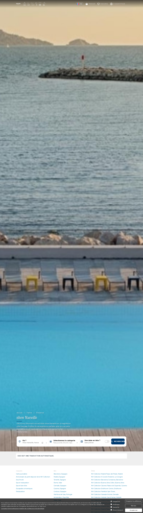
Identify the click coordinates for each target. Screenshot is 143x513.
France (29, 413)
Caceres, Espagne (60, 488)
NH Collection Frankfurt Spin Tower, (103, 491)
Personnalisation (118, 510)
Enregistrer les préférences (133, 501)
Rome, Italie (58, 483)
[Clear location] (42, 442)
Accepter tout (133, 510)
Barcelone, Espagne (60, 474)
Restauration (20, 491)
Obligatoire (116, 501)
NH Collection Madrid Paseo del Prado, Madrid (107, 474)
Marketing (116, 507)
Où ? (24, 440)
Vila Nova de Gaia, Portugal (63, 494)
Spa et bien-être (21, 486)
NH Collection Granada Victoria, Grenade (105, 494)
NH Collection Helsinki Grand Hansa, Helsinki (106, 497)
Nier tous (133, 505)
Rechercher (119, 441)
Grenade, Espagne (60, 486)
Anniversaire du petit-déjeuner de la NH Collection (33, 477)
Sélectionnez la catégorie (64, 440)
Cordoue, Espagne (60, 491)
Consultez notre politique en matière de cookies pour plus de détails (22, 508)
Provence (40, 413)
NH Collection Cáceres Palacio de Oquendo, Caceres (109, 486)
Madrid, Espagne (59, 477)
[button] (64, 443)
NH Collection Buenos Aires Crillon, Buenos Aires (107, 483)
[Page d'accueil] (31, 4)
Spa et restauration (22, 483)
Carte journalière (21, 474)
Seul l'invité (20, 480)
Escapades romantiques (24, 488)
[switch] (107, 441)
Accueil (19, 413)
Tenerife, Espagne (60, 480)
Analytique (116, 504)
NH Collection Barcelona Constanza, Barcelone (107, 480)
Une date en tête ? (92, 440)
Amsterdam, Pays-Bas (61, 497)
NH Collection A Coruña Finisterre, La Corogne (107, 477)
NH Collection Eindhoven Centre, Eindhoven (106, 488)
